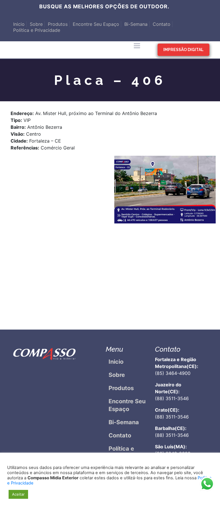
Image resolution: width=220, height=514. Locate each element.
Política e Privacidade (36, 30)
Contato (161, 24)
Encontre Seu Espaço (96, 24)
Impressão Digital (183, 49)
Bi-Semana (136, 24)
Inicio (19, 24)
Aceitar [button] (18, 494)
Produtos (58, 24)
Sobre (36, 24)
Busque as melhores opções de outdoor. (104, 6)
